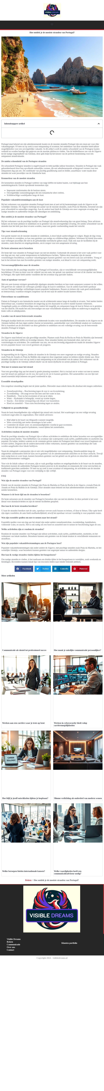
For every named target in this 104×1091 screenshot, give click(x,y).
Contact (10, 950)
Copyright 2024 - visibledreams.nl (52, 958)
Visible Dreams (14, 939)
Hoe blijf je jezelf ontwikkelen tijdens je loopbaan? (25, 798)
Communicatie (13, 944)
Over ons (11, 947)
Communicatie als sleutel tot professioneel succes (24, 650)
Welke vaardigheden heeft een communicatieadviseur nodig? (67, 872)
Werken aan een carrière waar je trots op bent (23, 723)
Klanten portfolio (69, 943)
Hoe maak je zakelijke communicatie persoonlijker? (77, 650)
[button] (52, 24)
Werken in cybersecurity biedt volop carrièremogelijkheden (70, 724)
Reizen (28, 880)
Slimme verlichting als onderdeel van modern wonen (78, 798)
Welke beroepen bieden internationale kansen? (23, 871)
